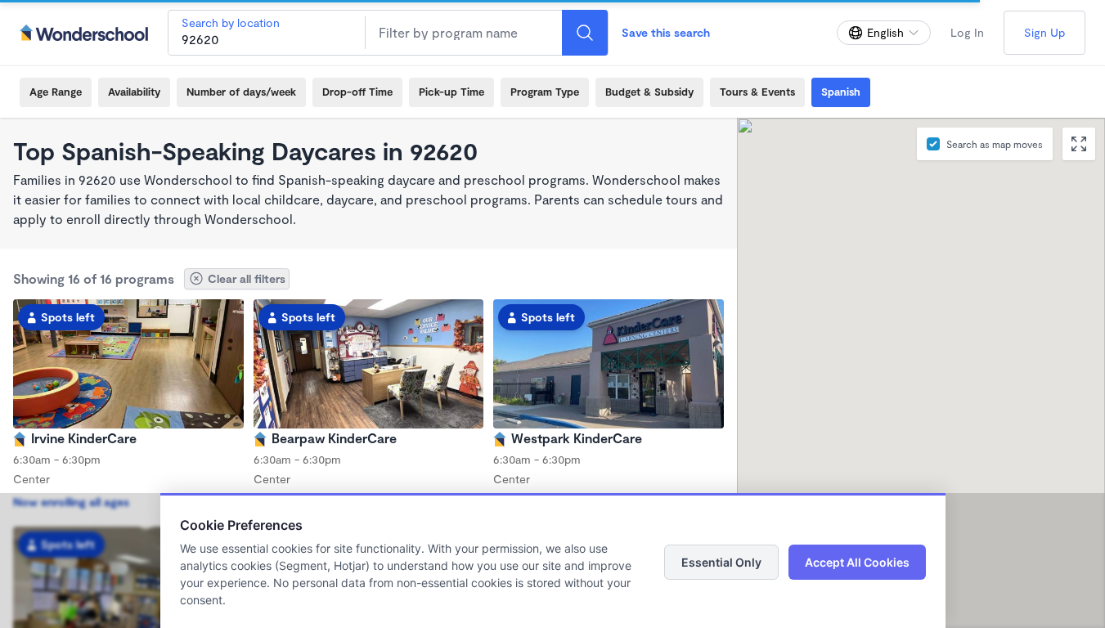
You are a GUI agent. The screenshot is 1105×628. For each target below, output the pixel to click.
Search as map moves (994, 144)
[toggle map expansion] (1078, 144)
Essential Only (721, 562)
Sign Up (1044, 32)
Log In (967, 32)
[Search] (585, 33)
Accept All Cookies (857, 562)
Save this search (666, 32)
